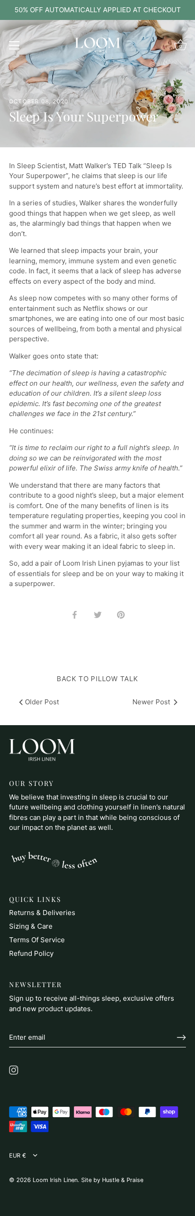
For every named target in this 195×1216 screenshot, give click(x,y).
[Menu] (14, 45)
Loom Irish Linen (55, 1180)
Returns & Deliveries (42, 912)
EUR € (17, 1155)
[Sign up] (181, 1037)
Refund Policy (31, 953)
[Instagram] (13, 1069)
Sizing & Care (31, 926)
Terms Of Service (37, 939)
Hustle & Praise (122, 1180)
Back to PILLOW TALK (97, 678)
